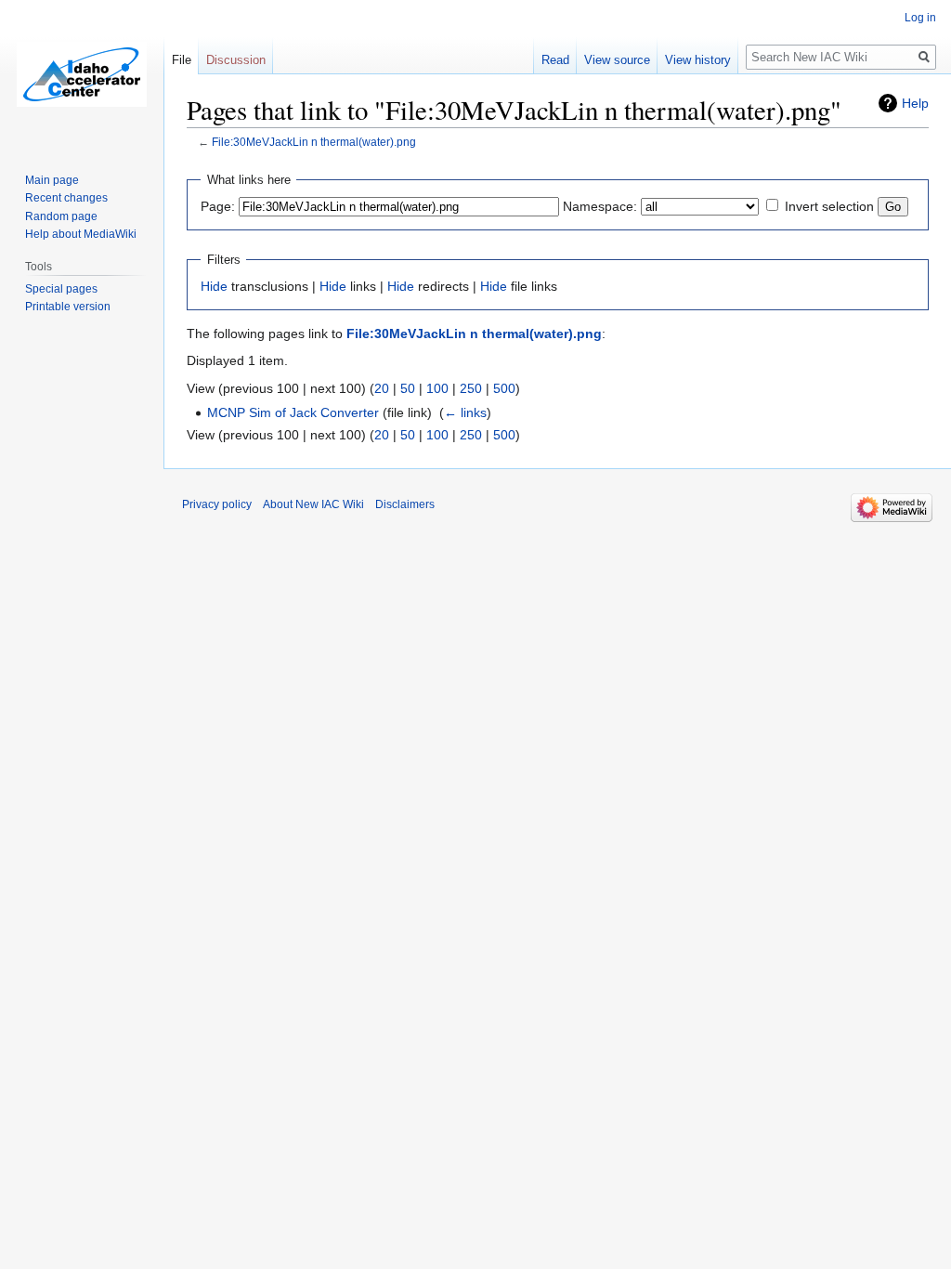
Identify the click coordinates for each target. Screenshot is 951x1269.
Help (915, 103)
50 (407, 388)
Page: (218, 206)
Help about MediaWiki (81, 234)
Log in (920, 17)
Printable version (68, 306)
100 (437, 388)
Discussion (236, 60)
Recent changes (66, 197)
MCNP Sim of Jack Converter (293, 412)
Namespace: (600, 206)
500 (504, 388)
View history (698, 60)
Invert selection (829, 206)
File (181, 60)
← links (465, 412)
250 (471, 388)
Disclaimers (405, 504)
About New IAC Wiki (313, 504)
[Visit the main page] (81, 74)
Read (555, 60)
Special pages (61, 288)
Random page (61, 216)
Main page (52, 180)
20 (381, 388)
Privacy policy (217, 504)
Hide (214, 286)
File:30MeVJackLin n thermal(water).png (314, 142)
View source (617, 60)
